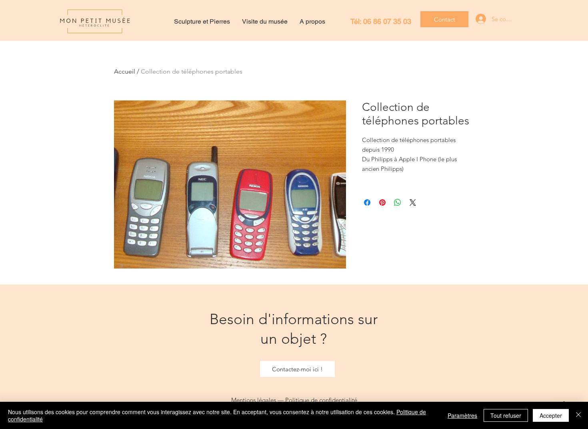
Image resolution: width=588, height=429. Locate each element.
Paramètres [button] (462, 415)
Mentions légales (253, 400)
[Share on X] (413, 202)
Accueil (124, 71)
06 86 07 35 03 (387, 21)
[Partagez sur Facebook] (367, 202)
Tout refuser (505, 415)
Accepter (551, 415)
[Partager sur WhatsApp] (397, 202)
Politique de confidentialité (321, 400)
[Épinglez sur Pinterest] (382, 202)
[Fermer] (578, 415)
